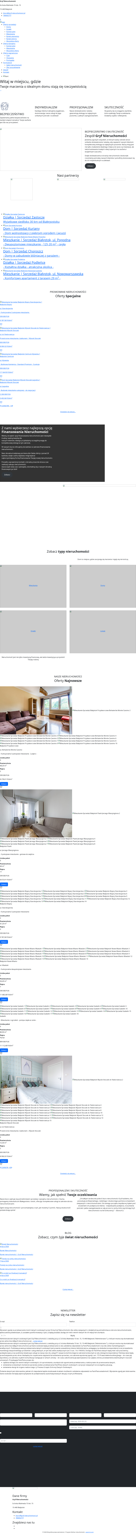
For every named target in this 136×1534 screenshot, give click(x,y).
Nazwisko (38, 1412)
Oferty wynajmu (9, 43)
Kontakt (6, 72)
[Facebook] (16, 1526)
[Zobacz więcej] (0, 90)
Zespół (5, 70)
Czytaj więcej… (68, 1289)
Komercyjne (10, 32)
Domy (8, 27)
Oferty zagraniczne (10, 53)
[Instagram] (16, 1528)
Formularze (7, 63)
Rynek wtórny (11, 39)
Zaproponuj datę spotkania (79, 1418)
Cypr (8, 55)
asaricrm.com (90, 1532)
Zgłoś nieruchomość (14, 65)
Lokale (102, 631)
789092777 (7, 15)
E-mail (2, 1321)
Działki (8, 29)
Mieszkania (10, 34)
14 (11, 406)
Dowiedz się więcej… (68, 412)
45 (10, 1167)
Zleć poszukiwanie (13, 67)
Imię (1, 1412)
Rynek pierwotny (12, 36)
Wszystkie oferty (12, 41)
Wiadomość (4, 1418)
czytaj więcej (37, 1341)
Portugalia (10, 60)
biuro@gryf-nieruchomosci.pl (14, 13)
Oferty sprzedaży (9, 24)
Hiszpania (10, 58)
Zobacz (90, 166)
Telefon (72, 1321)
